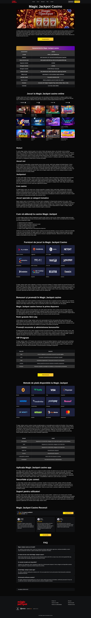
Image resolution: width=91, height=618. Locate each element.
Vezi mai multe (45, 534)
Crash (52, 102)
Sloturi (67, 102)
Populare (22, 102)
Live (37, 102)
